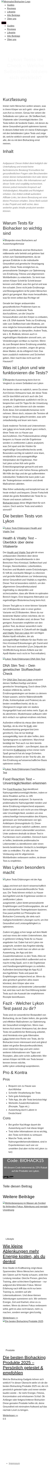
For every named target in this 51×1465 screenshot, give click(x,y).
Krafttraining (20, 750)
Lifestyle (11, 12)
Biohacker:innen (11, 503)
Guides (10, 5)
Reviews (11, 8)
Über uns (11, 18)
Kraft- (29, 726)
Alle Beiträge (13, 15)
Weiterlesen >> (10, 1318)
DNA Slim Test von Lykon (19, 680)
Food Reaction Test (17, 789)
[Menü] (3, 23)
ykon (6, 886)
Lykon (10, 429)
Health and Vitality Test (18, 552)
